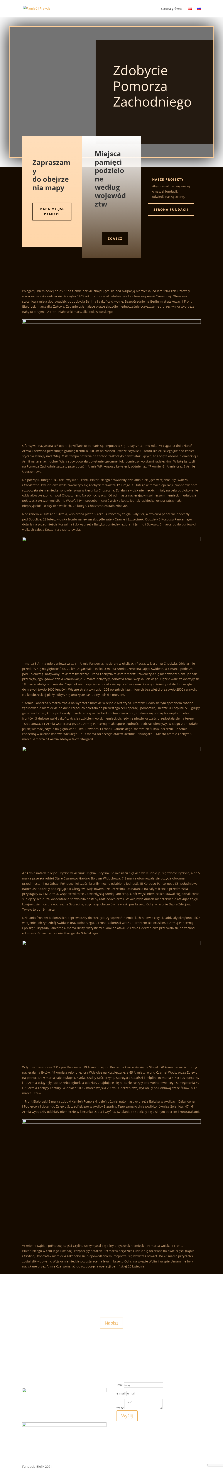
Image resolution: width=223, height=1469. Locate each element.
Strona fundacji (171, 209)
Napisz (111, 1323)
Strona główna (171, 9)
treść (120, 1408)
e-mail (121, 1393)
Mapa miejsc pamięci (52, 211)
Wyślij (127, 1416)
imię (120, 1385)
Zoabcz (115, 238)
